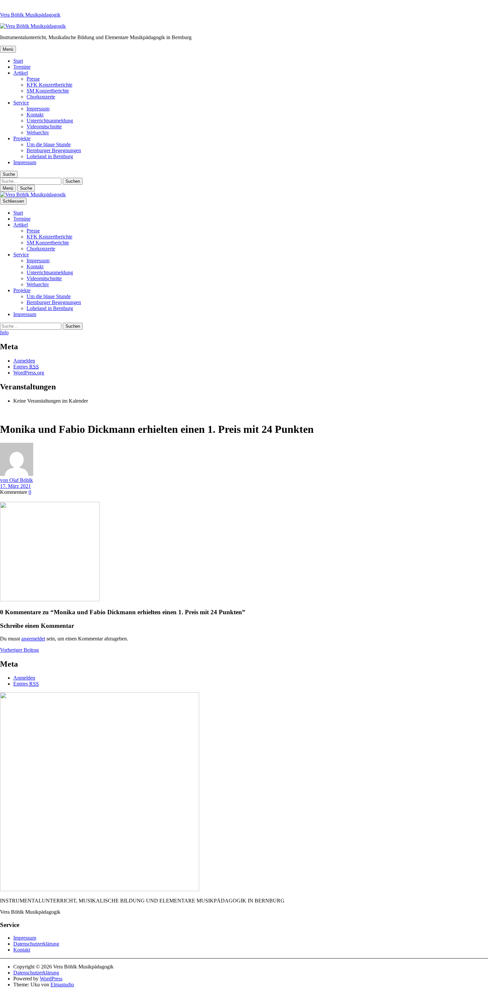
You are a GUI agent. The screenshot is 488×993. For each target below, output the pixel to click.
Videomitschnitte (44, 126)
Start (18, 61)
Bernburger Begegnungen (54, 150)
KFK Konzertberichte (49, 85)
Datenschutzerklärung (36, 944)
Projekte (22, 138)
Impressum (38, 108)
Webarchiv (38, 132)
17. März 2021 (15, 486)
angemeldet (33, 638)
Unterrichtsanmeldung (50, 120)
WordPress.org (28, 372)
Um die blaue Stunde (49, 144)
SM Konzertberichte (48, 91)
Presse (33, 79)
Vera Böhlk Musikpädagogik (30, 15)
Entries (26, 366)
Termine (22, 67)
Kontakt (35, 114)
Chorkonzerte (41, 96)
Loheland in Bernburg (50, 156)
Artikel (20, 73)
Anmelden (24, 361)
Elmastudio (62, 984)
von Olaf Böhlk (16, 480)
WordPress (51, 978)
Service (21, 102)
